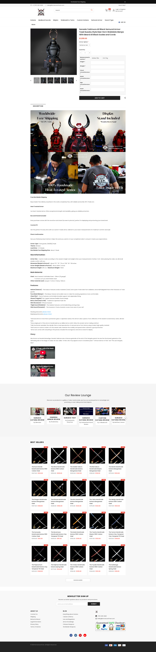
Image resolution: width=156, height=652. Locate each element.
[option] (53, 52)
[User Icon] (114, 10)
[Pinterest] (80, 635)
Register (123, 9)
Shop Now (70, 422)
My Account (119, 11)
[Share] (124, 98)
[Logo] (41, 12)
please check (47, 312)
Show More (78, 580)
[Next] (75, 51)
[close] (125, 2)
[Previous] (31, 51)
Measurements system (85, 58)
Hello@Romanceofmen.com (55, 5)
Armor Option (84, 42)
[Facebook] (71, 635)
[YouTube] (84, 635)
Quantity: (82, 50)
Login (117, 9)
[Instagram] (75, 635)
